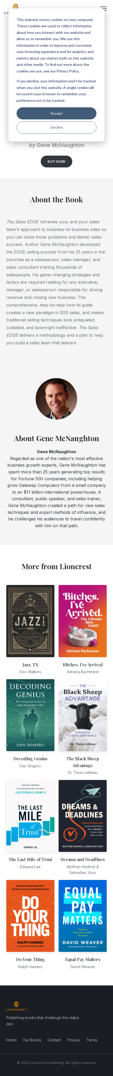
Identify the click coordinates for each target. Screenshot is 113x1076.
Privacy (73, 1040)
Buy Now (56, 161)
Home (11, 1040)
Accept (56, 113)
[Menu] (103, 8)
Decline (56, 127)
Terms (91, 1040)
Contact (54, 1040)
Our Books (32, 1040)
